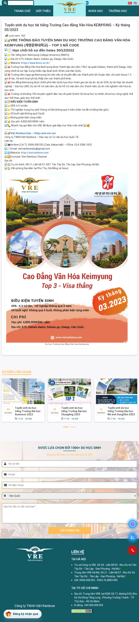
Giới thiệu (43, 11)
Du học (25, 22)
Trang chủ (22, 11)
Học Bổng (43, 22)
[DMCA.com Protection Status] (82, 610)
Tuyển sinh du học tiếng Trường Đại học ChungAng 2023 (74, 411)
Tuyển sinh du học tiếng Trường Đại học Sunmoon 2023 (28, 411)
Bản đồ (130, 576)
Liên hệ (110, 22)
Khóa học (96, 11)
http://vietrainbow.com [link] (35, 152)
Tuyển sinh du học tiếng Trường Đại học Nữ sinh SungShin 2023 (121, 411)
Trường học (117, 11)
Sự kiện (94, 22)
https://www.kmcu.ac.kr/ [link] (35, 63)
